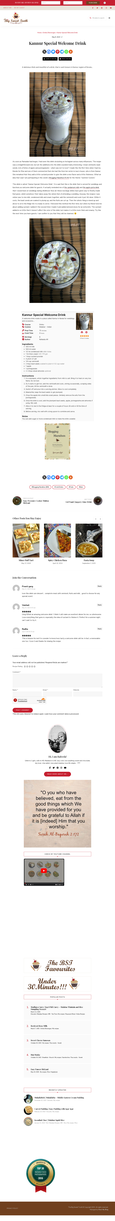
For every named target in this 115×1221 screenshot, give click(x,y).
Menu (109, 18)
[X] (44, 52)
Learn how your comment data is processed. (61, 714)
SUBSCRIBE (93, 3)
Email (45, 690)
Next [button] (100, 519)
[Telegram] (62, 52)
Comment (16, 672)
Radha (25, 629)
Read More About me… (57, 774)
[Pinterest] (58, 52)
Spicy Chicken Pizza (57, 560)
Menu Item (93, 8)
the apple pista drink (91, 187)
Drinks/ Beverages (49, 33)
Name (15, 690)
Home (39, 33)
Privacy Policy (12, 1208)
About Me (7, 8)
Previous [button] (95, 519)
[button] (86, 332)
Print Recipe (66, 59)
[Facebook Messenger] (53, 52)
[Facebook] (49, 52)
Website (76, 690)
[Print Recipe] (82, 332)
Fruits (71, 487)
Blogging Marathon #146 (59, 178)
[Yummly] (71, 52)
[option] (26, 544)
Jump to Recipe (51, 59)
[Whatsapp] (66, 52)
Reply (100, 586)
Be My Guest (19, 8)
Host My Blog (103, 1210)
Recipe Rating (17, 666)
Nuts (81, 487)
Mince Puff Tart (26, 560)
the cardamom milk (71, 187)
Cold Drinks (59, 487)
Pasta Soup (89, 560)
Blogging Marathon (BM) (41, 487)
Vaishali (25, 605)
